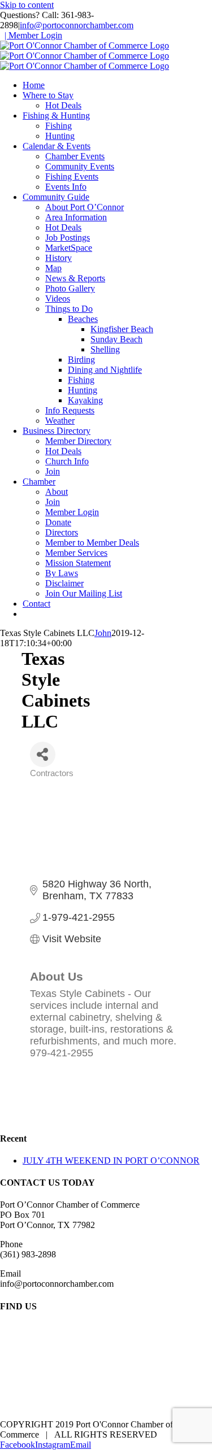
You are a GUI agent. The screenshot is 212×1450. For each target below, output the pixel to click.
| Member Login (33, 35)
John (102, 633)
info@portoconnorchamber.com (76, 25)
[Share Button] (42, 754)
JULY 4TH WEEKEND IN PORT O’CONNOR (111, 1160)
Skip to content (27, 5)
